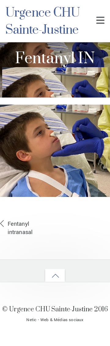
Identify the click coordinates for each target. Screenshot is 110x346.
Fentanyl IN (55, 58)
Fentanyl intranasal (20, 228)
